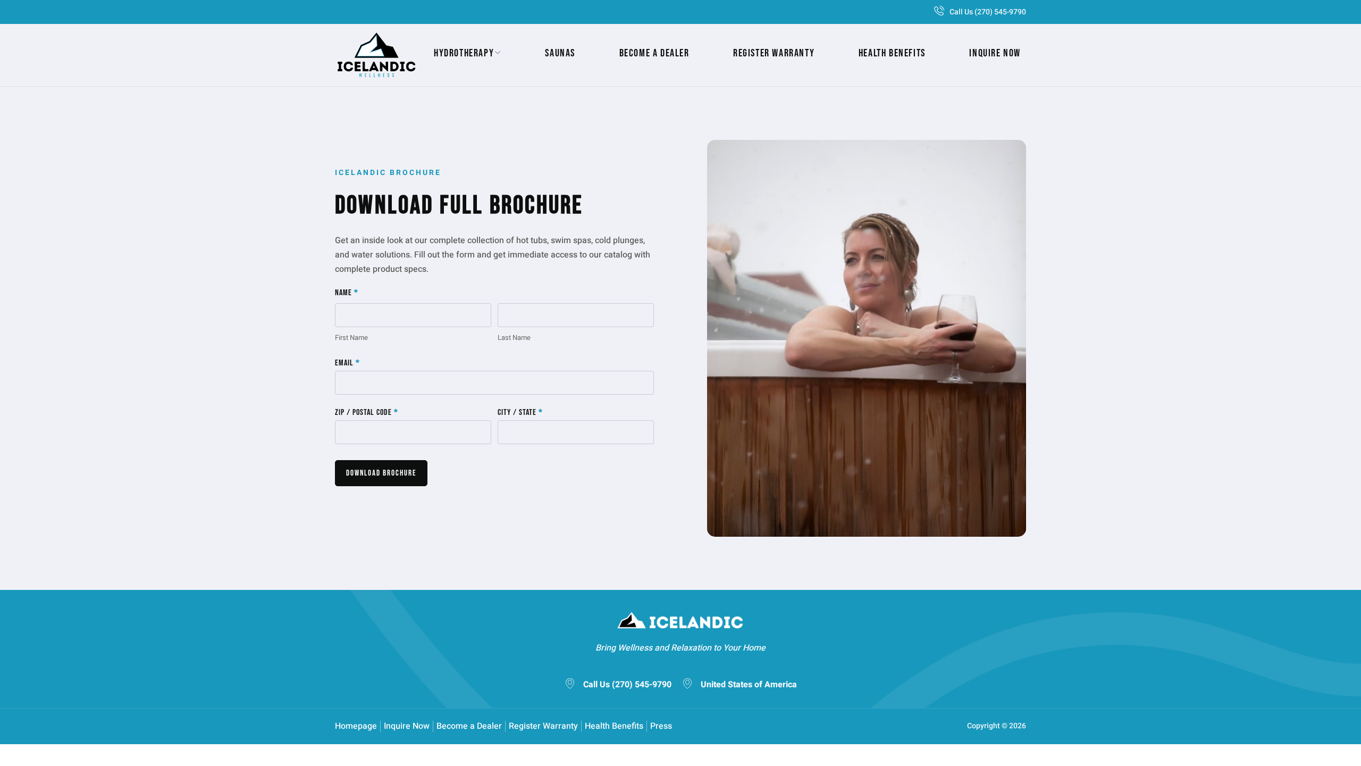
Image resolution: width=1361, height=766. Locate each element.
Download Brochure (381, 473)
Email (347, 363)
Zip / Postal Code (366, 413)
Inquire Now (995, 53)
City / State (520, 413)
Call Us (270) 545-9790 (988, 12)
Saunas (560, 53)
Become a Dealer (654, 53)
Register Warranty (773, 53)
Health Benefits (892, 53)
